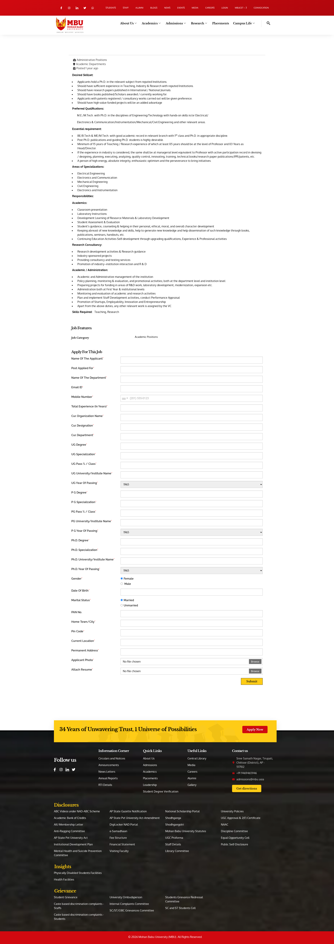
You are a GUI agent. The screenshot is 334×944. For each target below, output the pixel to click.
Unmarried (131, 605)
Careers (209, 7)
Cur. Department (82, 435)
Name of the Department (89, 377)
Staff (126, 7)
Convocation (261, 7)
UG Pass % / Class (83, 463)
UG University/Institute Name (91, 473)
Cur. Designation (82, 425)
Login (224, 7)
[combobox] (125, 398)
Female (129, 578)
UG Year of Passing (84, 483)
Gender (76, 578)
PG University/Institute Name (91, 521)
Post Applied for (82, 368)
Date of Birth (80, 590)
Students (111, 7)
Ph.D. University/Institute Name (92, 559)
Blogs (153, 7)
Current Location (83, 641)
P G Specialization (83, 502)
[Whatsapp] (93, 8)
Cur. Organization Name (87, 416)
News (167, 7)
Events (181, 7)
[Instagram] (69, 8)
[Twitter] (85, 8)
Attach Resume (82, 669)
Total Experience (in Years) (89, 406)
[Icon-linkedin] (77, 8)
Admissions (174, 23)
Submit (251, 681)
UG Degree (79, 444)
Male (127, 583)
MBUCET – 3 (241, 7)
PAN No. (76, 612)
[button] (265, 23)
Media (195, 7)
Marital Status (81, 600)
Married (129, 600)
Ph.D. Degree (80, 540)
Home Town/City (83, 621)
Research (197, 23)
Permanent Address (85, 650)
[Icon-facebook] (61, 8)
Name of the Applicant (87, 358)
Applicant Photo (82, 660)
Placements (220, 23)
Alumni (139, 7)
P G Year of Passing (84, 530)
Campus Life (242, 23)
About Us (127, 23)
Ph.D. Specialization (84, 550)
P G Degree (79, 492)
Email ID (77, 387)
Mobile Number (82, 397)
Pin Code (77, 631)
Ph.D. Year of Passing (85, 569)
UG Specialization (83, 454)
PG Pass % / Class (83, 511)
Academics (150, 23)
